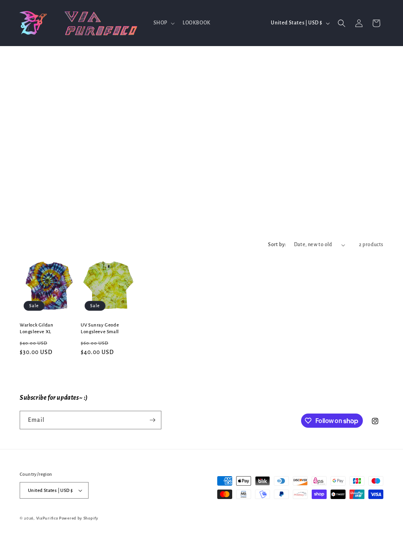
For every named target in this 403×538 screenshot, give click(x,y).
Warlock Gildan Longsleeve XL (36, 328)
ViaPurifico (47, 518)
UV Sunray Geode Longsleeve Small (100, 328)
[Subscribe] (152, 420)
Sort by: (277, 244)
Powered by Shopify (78, 518)
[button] (163, 23)
